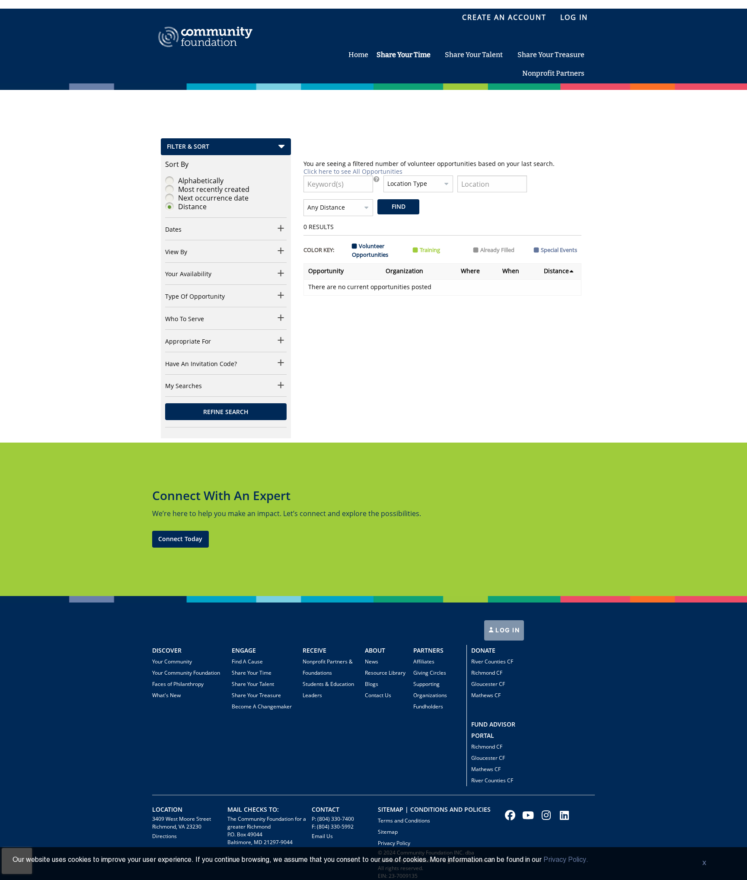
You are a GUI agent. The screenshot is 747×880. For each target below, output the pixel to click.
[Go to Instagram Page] (545, 815)
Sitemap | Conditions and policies (434, 809)
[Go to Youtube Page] (527, 815)
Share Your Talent (253, 684)
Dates (173, 229)
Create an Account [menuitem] (504, 17)
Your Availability (188, 274)
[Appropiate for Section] (281, 341)
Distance (192, 206)
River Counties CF (492, 661)
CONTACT (325, 809)
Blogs (371, 684)
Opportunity (326, 271)
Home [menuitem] (358, 55)
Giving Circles (429, 672)
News (371, 661)
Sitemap (388, 831)
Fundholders (428, 706)
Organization (404, 271)
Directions (164, 836)
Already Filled (497, 250)
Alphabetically (200, 180)
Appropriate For (188, 341)
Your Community (172, 661)
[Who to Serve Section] (281, 319)
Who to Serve (184, 319)
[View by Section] (281, 252)
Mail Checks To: (253, 809)
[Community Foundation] (205, 27)
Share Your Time (251, 672)
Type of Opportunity (195, 296)
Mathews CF (486, 695)
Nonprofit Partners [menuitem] (553, 73)
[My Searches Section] (281, 386)
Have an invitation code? (201, 364)
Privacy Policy (394, 843)
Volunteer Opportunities (370, 250)
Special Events (559, 250)
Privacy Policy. (565, 860)
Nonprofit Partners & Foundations (328, 667)
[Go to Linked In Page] (563, 815)
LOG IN (507, 630)
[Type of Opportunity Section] (281, 296)
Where (470, 271)
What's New (166, 695)
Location (167, 809)
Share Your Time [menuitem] (404, 55)
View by (176, 252)
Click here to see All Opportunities (352, 171)
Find (398, 206)
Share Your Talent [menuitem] (474, 55)
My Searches (183, 386)
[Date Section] (281, 229)
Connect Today (180, 539)
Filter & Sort (188, 146)
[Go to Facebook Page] (509, 815)
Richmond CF (486, 672)
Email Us (322, 836)
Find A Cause (247, 661)
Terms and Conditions (404, 820)
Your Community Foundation (186, 672)
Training (430, 250)
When (510, 271)
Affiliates (423, 661)
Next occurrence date (213, 198)
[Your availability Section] (281, 274)
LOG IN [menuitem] (574, 17)
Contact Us (378, 695)
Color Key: (318, 250)
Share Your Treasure (256, 695)
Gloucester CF (488, 684)
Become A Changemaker (262, 706)
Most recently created (213, 189)
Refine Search (226, 412)
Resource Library (385, 672)
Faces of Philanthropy (178, 684)
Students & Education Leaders (328, 689)
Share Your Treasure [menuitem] (550, 55)
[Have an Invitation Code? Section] (281, 364)
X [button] (704, 863)
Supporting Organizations (430, 689)
